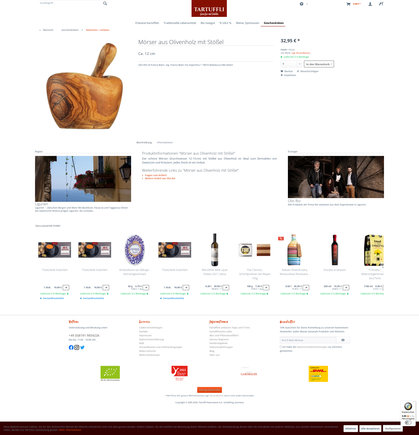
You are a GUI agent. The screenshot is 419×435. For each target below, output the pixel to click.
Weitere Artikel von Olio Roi (159, 178)
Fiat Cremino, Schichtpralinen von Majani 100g (254, 274)
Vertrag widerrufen (209, 389)
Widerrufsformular (149, 354)
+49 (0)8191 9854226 (84, 335)
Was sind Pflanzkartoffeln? (224, 335)
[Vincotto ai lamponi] (334, 249)
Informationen (165, 142)
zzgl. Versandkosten (300, 52)
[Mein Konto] (371, 4)
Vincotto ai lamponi (335, 270)
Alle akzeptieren (370, 428)
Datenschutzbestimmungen (312, 346)
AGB (141, 343)
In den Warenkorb (318, 64)
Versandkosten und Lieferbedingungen (160, 347)
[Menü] (414, 403)
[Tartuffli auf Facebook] (71, 351)
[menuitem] (382, 4)
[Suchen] (105, 3)
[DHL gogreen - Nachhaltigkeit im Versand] (318, 374)
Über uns (215, 354)
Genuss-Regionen (219, 339)
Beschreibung (144, 142)
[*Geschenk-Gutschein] (54, 249)
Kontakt (143, 331)
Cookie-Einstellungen (150, 327)
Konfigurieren (393, 428)
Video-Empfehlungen (221, 347)
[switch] (408, 423)
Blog (212, 351)
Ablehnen (350, 428)
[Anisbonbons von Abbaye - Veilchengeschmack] (134, 249)
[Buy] (66, 287)
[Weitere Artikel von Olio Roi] (336, 177)
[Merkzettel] (382, 4)
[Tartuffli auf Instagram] (76, 351)
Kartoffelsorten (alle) (221, 331)
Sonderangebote (219, 343)
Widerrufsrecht (147, 351)
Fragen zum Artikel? (155, 175)
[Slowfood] (179, 374)
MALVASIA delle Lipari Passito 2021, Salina (215, 272)
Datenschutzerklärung (151, 339)
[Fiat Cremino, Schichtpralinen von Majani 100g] (254, 249)
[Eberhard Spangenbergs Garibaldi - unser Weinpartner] (248, 374)
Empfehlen (289, 75)
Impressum (145, 335)
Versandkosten (217, 395)
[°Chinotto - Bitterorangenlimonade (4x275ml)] (374, 249)
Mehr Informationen (70, 429)
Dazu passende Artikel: (48, 225)
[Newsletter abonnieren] (343, 340)
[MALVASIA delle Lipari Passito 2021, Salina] (214, 249)
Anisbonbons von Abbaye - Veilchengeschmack (134, 272)
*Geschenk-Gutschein (55, 270)
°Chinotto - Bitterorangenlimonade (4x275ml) (374, 274)
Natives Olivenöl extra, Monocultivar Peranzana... (295, 272)
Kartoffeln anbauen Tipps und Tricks (230, 327)
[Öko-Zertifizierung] (110, 374)
